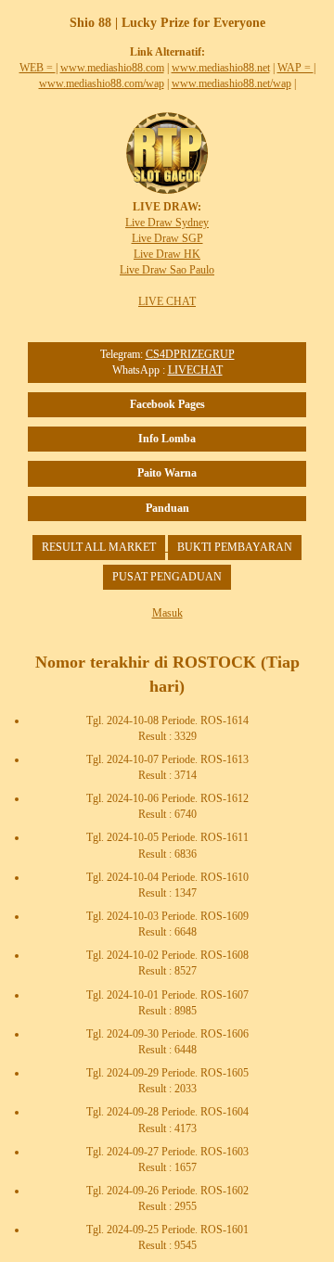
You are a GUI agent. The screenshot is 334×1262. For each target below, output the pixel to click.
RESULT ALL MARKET (99, 547)
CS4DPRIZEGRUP (190, 354)
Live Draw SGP (167, 238)
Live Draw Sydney (167, 222)
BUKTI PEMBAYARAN (234, 547)
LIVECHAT (195, 369)
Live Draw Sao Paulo (167, 269)
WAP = (295, 67)
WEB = (37, 67)
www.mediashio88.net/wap (231, 83)
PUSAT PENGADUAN (167, 576)
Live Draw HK (167, 254)
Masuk (167, 612)
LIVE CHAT (167, 301)
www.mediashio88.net (221, 67)
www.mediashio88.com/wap (101, 83)
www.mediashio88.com (112, 67)
